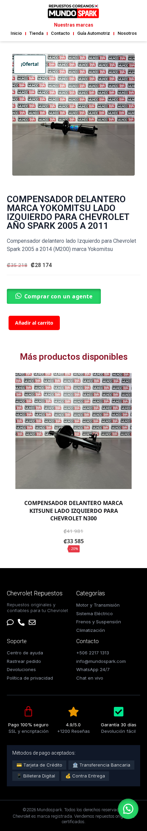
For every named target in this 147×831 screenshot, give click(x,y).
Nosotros (127, 33)
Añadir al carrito (34, 323)
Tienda (36, 33)
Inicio (16, 33)
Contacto (60, 33)
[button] (128, 809)
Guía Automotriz (93, 33)
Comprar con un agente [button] (58, 296)
